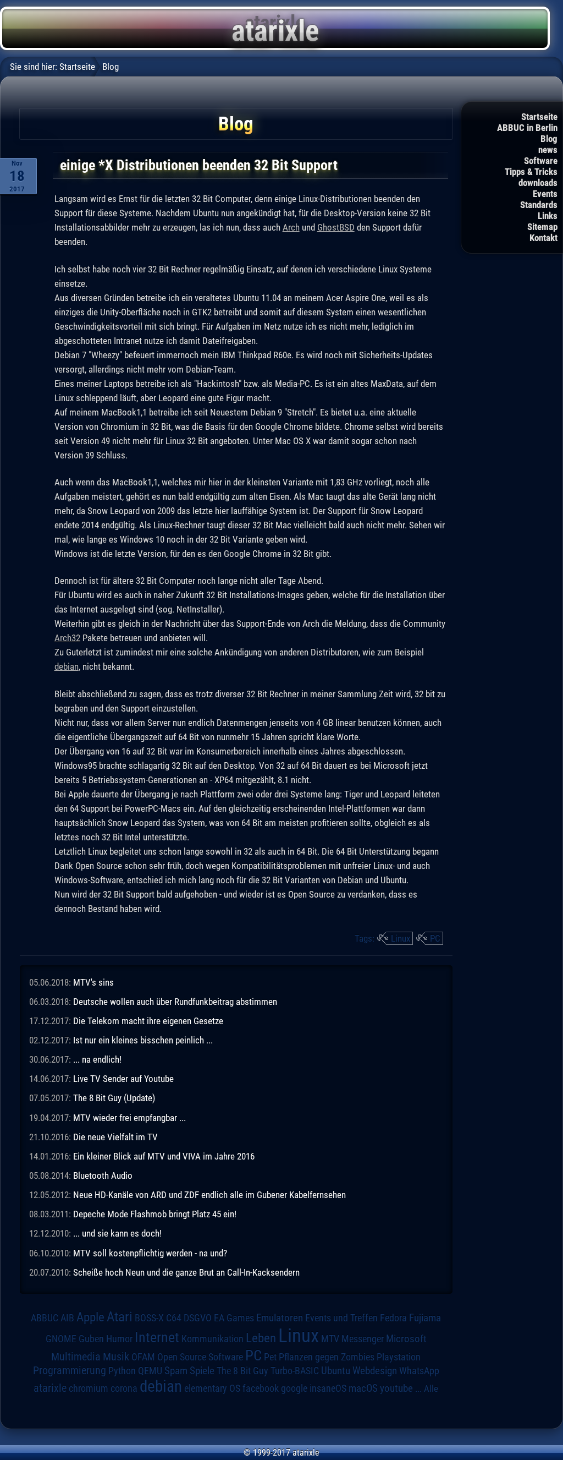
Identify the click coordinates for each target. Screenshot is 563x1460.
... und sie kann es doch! (117, 1233)
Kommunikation (212, 1338)
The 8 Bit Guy (242, 1370)
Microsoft (406, 1338)
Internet (157, 1337)
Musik (116, 1356)
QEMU (150, 1370)
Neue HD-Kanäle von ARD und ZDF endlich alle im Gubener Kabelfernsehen (209, 1194)
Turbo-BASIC (295, 1370)
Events (545, 193)
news (548, 149)
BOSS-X (149, 1318)
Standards (539, 204)
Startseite (539, 116)
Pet (270, 1357)
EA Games (234, 1318)
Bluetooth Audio (103, 1175)
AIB (67, 1318)
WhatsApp (419, 1370)
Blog (549, 138)
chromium (88, 1388)
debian (66, 666)
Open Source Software (200, 1357)
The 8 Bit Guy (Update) (114, 1097)
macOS (363, 1388)
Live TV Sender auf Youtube (123, 1078)
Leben (261, 1338)
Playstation (399, 1357)
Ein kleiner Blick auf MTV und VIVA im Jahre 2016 (164, 1156)
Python (122, 1370)
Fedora (393, 1318)
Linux (400, 938)
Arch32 (67, 637)
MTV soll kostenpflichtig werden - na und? (150, 1253)
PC (435, 938)
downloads (538, 182)
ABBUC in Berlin (527, 127)
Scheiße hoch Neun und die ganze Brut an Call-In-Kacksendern (186, 1272)
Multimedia (76, 1356)
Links (548, 215)
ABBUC (44, 1318)
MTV (330, 1338)
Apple (90, 1317)
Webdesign (374, 1371)
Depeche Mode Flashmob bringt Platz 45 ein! (154, 1214)
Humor (119, 1338)
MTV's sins (93, 982)
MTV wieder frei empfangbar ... (129, 1117)
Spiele (202, 1370)
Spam (175, 1371)
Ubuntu (335, 1371)
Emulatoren (279, 1318)
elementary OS (212, 1388)
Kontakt (543, 237)
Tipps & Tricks (531, 171)
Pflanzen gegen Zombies (326, 1357)
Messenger (362, 1338)
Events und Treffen (341, 1318)
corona (124, 1388)
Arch (291, 227)
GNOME (61, 1338)
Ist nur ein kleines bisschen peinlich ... (143, 1040)
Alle (431, 1388)
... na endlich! (97, 1059)
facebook (260, 1388)
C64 (173, 1318)
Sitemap (542, 226)
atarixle (50, 1388)
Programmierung (69, 1370)
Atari (120, 1316)
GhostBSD (336, 227)
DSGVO (198, 1318)
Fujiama (425, 1318)
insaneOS (328, 1388)
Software (541, 160)
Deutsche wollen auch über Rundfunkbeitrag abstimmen (175, 1001)
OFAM (143, 1357)
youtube (396, 1388)
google (294, 1388)
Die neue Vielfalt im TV (115, 1136)
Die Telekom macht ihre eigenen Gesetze (148, 1020)
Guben (91, 1338)
